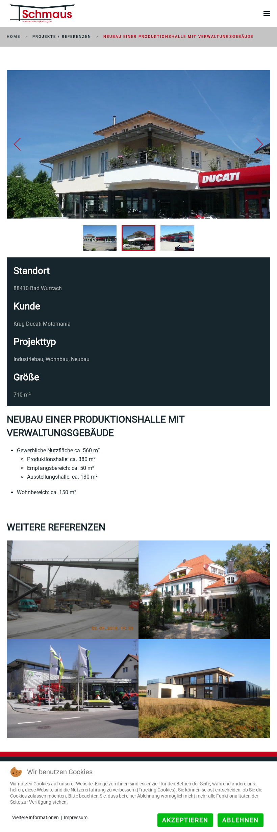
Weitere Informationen (35, 817)
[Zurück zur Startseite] (42, 13)
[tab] (100, 238)
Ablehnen (240, 820)
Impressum (75, 817)
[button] (266, 13)
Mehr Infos (35, 625)
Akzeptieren (185, 820)
